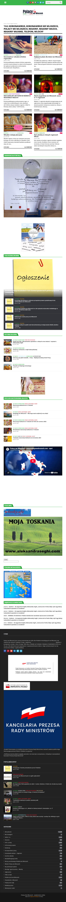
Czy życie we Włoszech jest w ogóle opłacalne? (26, 776)
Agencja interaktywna (34, 896)
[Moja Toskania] (33, 555)
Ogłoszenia (22, 298)
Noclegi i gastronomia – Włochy (14, 869)
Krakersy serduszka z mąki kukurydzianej (25, 349)
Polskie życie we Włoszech (30, 340)
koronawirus (17, 26)
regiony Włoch (48, 28)
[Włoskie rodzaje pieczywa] (18, 123)
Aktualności (6, 55)
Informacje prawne (21, 790)
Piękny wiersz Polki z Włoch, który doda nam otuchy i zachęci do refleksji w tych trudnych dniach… (36, 817)
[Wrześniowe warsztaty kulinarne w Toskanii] (8, 431)
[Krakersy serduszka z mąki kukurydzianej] (8, 351)
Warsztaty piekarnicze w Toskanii (23, 405)
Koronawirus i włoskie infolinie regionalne (15, 58)
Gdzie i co (20, 436)
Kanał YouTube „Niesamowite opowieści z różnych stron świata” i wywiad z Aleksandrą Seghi (34, 342)
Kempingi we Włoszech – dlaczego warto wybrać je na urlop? (30, 413)
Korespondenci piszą (43, 55)
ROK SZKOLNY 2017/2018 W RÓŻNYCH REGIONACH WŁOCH (17, 96)
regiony (33, 28)
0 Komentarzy (29, 70)
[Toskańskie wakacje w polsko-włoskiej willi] (8, 801)
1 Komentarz (59, 148)
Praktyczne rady (12, 55)
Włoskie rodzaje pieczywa (13, 135)
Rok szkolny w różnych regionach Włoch (46, 136)
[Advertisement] (16, 491)
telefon (28, 31)
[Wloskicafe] (17, 516)
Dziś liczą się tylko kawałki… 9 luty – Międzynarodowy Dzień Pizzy (32, 357)
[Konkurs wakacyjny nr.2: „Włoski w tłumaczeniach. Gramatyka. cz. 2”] (8, 809)
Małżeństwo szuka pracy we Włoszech (26, 316)
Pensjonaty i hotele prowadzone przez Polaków (26, 767)
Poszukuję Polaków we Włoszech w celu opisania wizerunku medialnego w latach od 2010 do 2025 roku (36, 309)
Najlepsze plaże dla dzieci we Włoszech (48, 57)
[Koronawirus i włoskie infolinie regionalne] (18, 45)
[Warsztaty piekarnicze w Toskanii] (8, 406)
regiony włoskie (13, 31)
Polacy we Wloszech (16, 28)
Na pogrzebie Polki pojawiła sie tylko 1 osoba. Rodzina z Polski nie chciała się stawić (37, 784)
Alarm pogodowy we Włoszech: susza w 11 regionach (47, 96)
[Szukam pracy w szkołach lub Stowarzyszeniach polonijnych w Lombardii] (33, 278)
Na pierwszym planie (37, 356)
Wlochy (38, 31)
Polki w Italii (8, 874)
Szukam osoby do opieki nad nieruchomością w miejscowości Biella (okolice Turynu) (36, 325)
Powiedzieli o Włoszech (11, 880)
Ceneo (5, 559)
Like (61, 94)
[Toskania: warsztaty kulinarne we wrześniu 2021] (8, 439)
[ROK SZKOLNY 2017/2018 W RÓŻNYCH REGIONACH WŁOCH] (18, 84)
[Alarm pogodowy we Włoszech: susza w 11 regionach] (48, 84)
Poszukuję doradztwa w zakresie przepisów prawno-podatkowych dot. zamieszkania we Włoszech (35, 301)
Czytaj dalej (6, 70)
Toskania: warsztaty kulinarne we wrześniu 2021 (27, 438)
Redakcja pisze (18, 55)
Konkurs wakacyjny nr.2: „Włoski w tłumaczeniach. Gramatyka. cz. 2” (33, 808)
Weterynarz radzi (10, 888)
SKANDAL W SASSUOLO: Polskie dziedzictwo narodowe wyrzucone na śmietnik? (31, 615)
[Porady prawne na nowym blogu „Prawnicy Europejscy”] (8, 793)
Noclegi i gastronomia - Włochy (31, 403)
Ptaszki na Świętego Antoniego (22, 366)
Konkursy (20, 806)
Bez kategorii (8, 834)
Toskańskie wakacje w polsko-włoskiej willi (25, 800)
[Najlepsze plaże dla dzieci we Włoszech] (48, 45)
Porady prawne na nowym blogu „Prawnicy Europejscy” (29, 792)
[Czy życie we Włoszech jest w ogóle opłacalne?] (8, 777)
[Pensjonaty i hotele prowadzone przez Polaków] (8, 769)
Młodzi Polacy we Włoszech (14, 94)
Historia (7, 840)
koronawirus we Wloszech (42, 26)
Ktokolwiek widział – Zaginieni (13, 853)
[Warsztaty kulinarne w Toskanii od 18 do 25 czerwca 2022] (8, 423)
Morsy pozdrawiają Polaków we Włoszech (16, 861)
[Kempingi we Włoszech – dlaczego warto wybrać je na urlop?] (8, 414)
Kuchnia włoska (20, 133)
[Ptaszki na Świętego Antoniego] (8, 367)
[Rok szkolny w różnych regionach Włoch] (48, 123)
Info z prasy (41, 94)
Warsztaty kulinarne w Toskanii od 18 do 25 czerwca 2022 (29, 421)
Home (5, 23)
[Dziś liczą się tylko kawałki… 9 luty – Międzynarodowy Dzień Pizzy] (8, 359)
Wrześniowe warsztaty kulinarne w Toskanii (26, 429)
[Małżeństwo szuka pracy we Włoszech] (9, 318)
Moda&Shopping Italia (11, 858)
